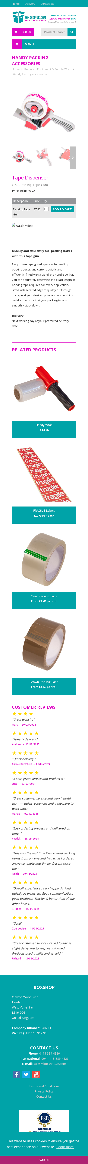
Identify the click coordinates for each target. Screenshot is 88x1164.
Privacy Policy (44, 1091)
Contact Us (47, 4)
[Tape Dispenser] (44, 112)
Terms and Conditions (44, 1086)
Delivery (30, 4)
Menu (29, 44)
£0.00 (27, 32)
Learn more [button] (65, 1147)
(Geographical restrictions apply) (62, 22)
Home (16, 4)
